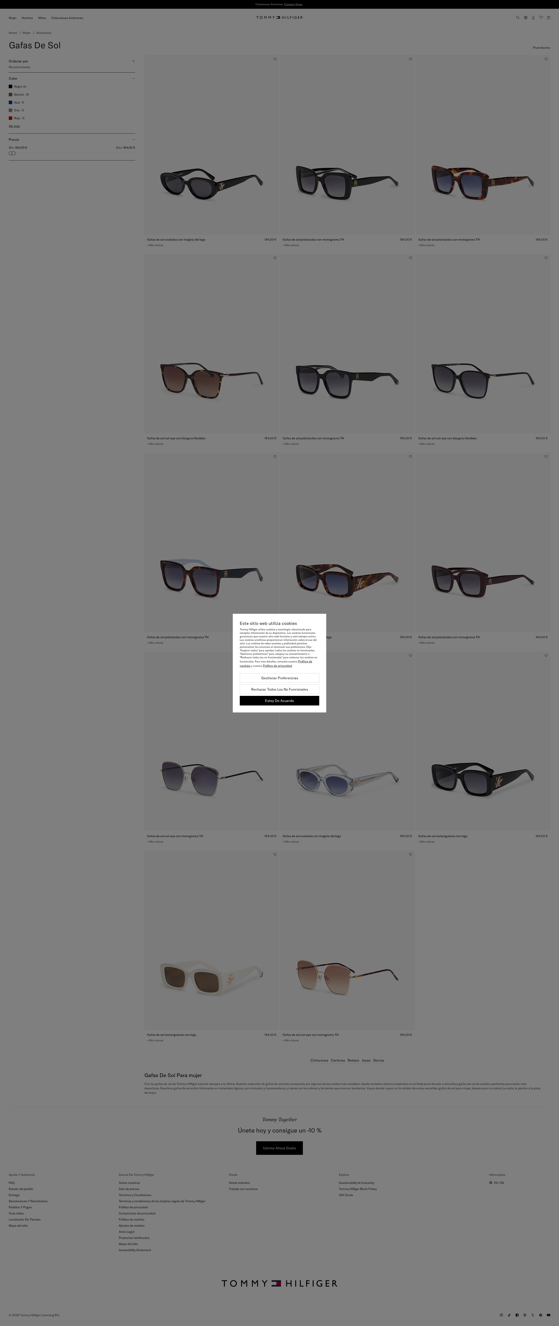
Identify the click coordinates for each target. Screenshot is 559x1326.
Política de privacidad (277, 666)
